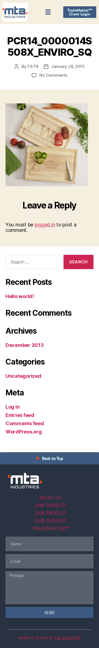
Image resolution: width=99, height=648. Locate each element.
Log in (13, 407)
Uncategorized (23, 376)
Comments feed (25, 423)
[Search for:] (32, 263)
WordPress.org (24, 432)
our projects (51, 505)
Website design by (49, 637)
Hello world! (20, 296)
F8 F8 (33, 66)
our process (51, 513)
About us (50, 497)
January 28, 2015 (68, 66)
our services (51, 521)
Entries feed (20, 415)
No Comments (53, 75)
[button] (48, 12)
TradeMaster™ (51, 528)
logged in (45, 224)
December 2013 (25, 345)
